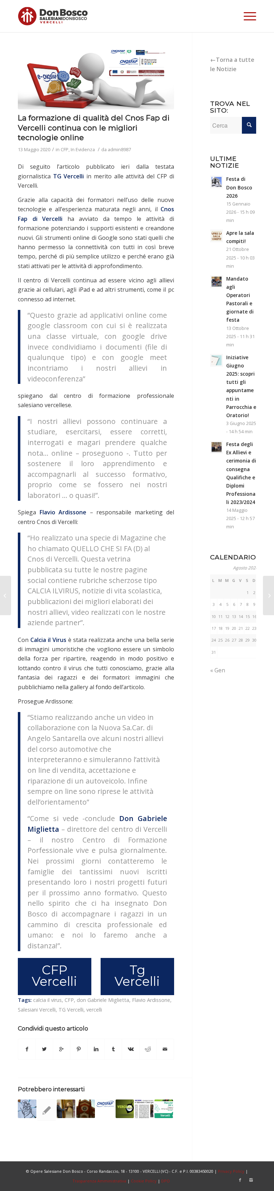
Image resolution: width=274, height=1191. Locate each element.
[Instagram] (250, 1180)
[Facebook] (240, 1180)
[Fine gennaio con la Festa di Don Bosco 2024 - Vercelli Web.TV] (125, 1108)
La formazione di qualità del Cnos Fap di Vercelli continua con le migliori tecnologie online (93, 127)
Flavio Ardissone (151, 1000)
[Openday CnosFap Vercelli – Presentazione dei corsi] (105, 1103)
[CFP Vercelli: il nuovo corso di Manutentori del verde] (163, 1108)
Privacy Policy (231, 1171)
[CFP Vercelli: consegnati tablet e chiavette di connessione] (268, 595)
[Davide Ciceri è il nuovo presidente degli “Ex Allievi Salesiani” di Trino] (144, 1108)
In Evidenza (83, 149)
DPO (165, 1180)
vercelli (94, 1009)
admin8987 (119, 149)
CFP (64, 149)
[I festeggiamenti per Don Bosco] (85, 1108)
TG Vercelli (68, 176)
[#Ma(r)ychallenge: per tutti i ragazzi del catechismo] (5, 595)
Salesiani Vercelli (37, 1009)
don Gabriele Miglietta (103, 1000)
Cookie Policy (144, 1180)
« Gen (217, 670)
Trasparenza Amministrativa (99, 1180)
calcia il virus (47, 1000)
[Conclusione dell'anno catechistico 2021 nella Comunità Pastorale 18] (27, 1108)
